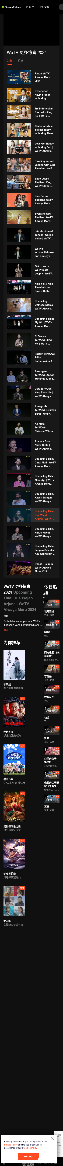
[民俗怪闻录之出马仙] (14, 807)
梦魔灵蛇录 (10, 873)
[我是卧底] (14, 712)
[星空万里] (14, 759)
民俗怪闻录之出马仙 (15, 826)
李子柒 (7, 684)
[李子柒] (14, 665)
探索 (46, 7)
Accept (28, 1156)
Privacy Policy (11, 1144)
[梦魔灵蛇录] (14, 854)
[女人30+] (14, 901)
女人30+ (8, 921)
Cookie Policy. (30, 1147)
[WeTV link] (11, 7)
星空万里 (8, 779)
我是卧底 (8, 731)
